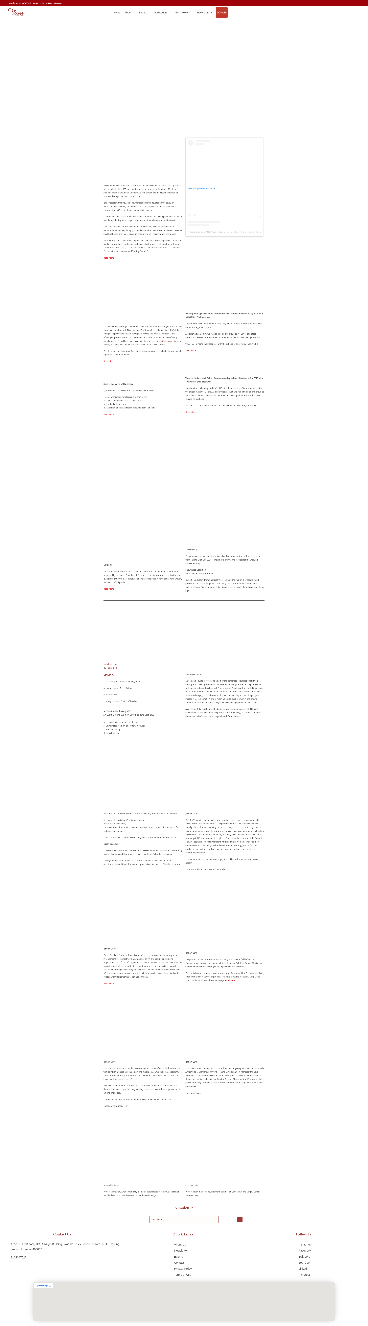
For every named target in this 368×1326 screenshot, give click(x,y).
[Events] (182, 1257)
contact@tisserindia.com (50, 3)
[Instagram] (303, 1244)
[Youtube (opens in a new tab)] (360, 3)
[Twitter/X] (303, 1257)
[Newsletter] (182, 1251)
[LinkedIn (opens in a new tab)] (357, 3)
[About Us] (182, 1244)
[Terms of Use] (182, 1275)
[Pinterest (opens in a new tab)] (348, 3)
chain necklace (165, 341)
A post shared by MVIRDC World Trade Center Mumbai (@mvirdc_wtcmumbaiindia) (226, 232)
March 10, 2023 (110, 664)
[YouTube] (303, 1263)
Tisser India (112, 667)
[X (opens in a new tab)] (340, 3)
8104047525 (25, 3)
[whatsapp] (231, 12)
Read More (190, 350)
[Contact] (182, 1263)
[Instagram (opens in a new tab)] (353, 3)
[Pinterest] (303, 1275)
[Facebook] (303, 1251)
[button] (106, 518)
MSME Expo (110, 675)
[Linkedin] (303, 1269)
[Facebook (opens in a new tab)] (344, 3)
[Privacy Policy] (182, 1269)
